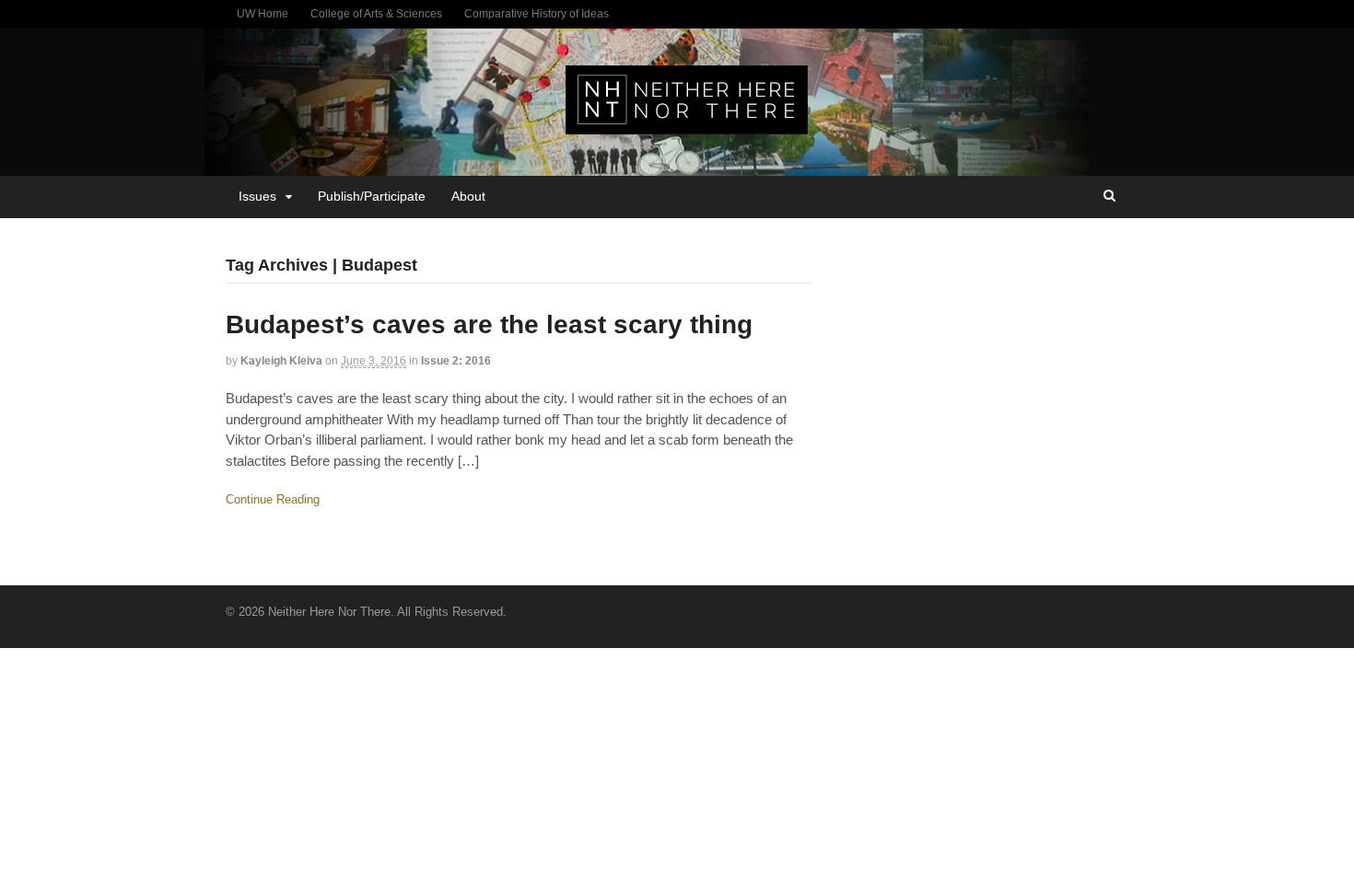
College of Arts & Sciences (376, 13)
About (468, 196)
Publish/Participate (372, 196)
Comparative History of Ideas (536, 13)
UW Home (262, 13)
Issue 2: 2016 (456, 360)
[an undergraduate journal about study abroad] (687, 124)
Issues (257, 196)
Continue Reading (273, 499)
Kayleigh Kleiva (281, 360)
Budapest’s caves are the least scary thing (489, 324)
